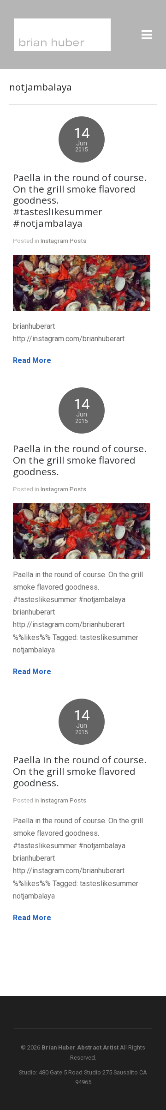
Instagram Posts (63, 240)
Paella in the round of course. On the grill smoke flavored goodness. (80, 460)
